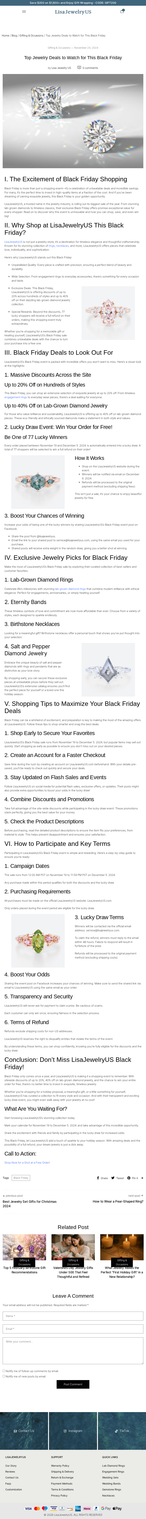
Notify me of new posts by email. (26, 1376)
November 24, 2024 (86, 47)
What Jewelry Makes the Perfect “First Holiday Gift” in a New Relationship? (122, 1272)
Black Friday (21, 1177)
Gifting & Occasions (31, 35)
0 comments (90, 68)
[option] (24, 1255)
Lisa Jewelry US (59, 68)
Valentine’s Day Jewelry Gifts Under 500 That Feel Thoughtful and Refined (73, 1272)
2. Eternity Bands (25, 602)
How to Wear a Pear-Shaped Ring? (118, 1201)
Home (5, 35)
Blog (14, 35)
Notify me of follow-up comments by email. (32, 1371)
